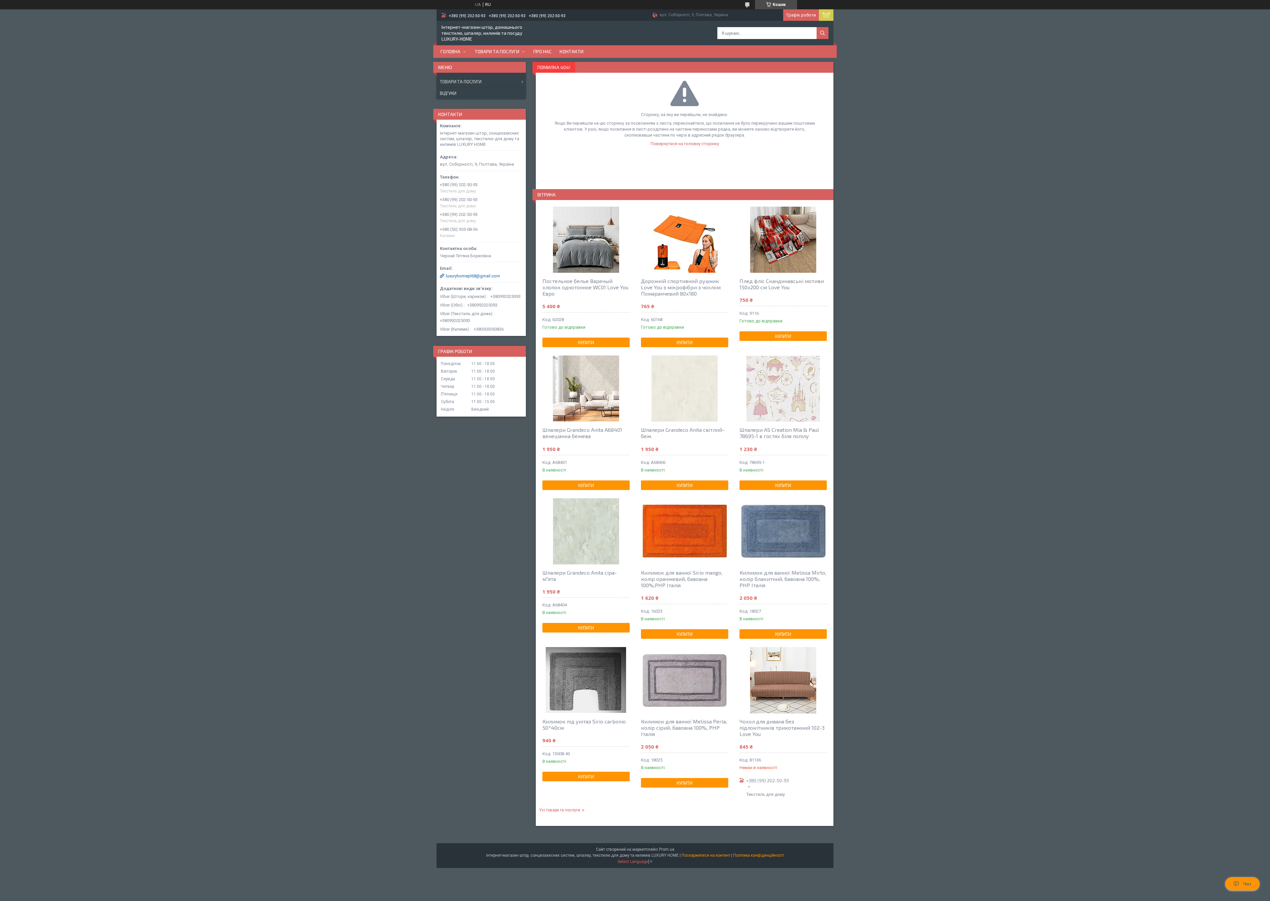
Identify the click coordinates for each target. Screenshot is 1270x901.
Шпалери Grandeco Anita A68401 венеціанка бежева (582, 433)
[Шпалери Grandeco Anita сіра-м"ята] (586, 531)
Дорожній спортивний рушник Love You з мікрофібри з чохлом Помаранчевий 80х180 (681, 287)
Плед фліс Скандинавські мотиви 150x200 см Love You (782, 284)
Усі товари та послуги (559, 810)
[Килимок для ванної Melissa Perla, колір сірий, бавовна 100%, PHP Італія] (685, 680)
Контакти (571, 51)
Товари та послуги (497, 51)
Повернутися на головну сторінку (685, 143)
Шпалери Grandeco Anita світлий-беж (683, 433)
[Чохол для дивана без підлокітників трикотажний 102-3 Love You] (783, 680)
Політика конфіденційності (758, 855)
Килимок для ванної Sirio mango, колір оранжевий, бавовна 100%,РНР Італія (681, 578)
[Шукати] (822, 33)
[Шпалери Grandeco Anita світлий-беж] (685, 388)
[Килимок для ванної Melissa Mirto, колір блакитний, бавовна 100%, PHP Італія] (783, 531)
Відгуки (448, 93)
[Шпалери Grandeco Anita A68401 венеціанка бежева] (586, 388)
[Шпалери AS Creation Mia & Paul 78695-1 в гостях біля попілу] (783, 388)
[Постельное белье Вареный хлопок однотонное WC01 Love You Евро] (586, 240)
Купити (586, 342)
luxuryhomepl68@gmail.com (473, 275)
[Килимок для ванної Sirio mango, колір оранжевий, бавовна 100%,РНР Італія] (685, 531)
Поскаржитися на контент (706, 855)
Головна (450, 51)
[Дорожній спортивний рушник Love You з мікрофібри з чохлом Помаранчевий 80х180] (685, 240)
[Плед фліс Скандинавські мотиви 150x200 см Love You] (783, 240)
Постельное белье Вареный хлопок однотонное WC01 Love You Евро (585, 287)
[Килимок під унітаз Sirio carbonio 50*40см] (586, 680)
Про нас (542, 51)
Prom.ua (666, 849)
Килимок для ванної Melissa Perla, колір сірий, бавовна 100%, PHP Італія (684, 727)
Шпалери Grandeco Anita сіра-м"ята (579, 575)
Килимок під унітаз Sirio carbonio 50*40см (584, 724)
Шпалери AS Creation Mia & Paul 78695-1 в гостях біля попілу (779, 433)
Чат (1247, 883)
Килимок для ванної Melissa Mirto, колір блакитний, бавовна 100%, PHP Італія (783, 578)
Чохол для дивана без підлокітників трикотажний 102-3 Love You (782, 727)
